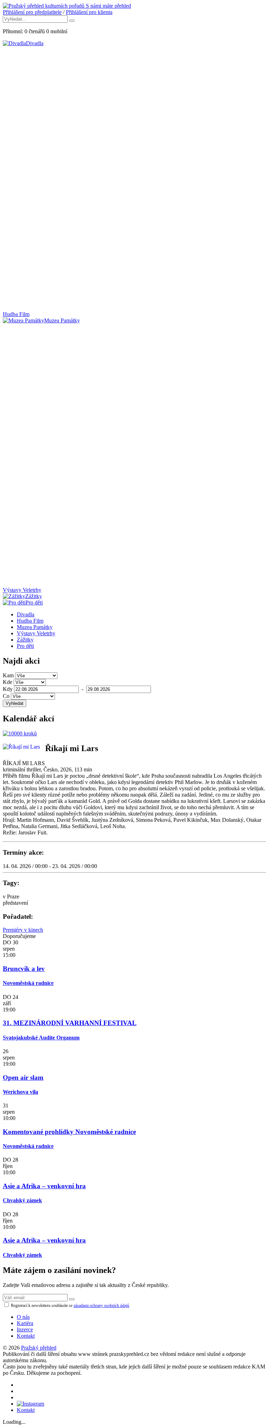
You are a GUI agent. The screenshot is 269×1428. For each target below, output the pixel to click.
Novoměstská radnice (28, 983)
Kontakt (26, 1336)
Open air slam (23, 1077)
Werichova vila (20, 1092)
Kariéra (25, 1323)
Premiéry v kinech (23, 930)
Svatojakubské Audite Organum (41, 1038)
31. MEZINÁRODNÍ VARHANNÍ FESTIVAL (70, 1023)
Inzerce (25, 1329)
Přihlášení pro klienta (89, 12)
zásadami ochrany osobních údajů (101, 1305)
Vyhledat (14, 703)
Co (6, 696)
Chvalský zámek (22, 1200)
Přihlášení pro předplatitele (32, 12)
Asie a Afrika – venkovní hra (44, 1186)
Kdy (8, 689)
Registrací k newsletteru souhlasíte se (69, 1305)
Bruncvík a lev (24, 968)
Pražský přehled (38, 1348)
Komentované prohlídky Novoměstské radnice (69, 1131)
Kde (7, 682)
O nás (23, 1317)
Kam (8, 675)
